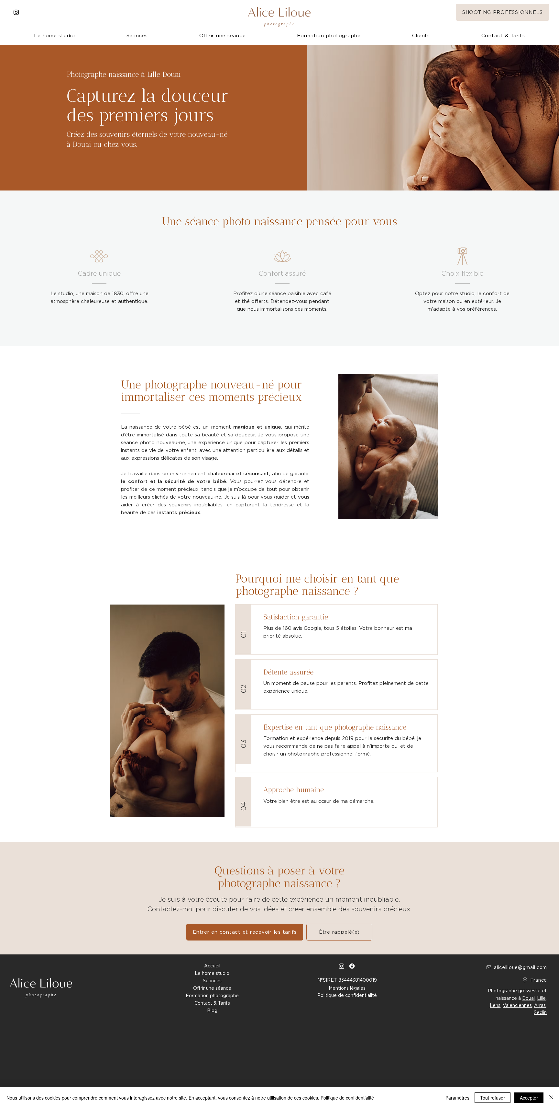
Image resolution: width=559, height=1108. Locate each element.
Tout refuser (492, 1097)
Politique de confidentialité (347, 1097)
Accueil (212, 965)
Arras (540, 1005)
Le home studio (212, 973)
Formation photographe (212, 995)
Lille (541, 998)
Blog (212, 1010)
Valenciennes (517, 1005)
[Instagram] (16, 12)
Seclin (540, 1012)
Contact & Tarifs (212, 1003)
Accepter (529, 1097)
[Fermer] (551, 1097)
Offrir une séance (212, 988)
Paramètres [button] (457, 1097)
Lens (495, 1005)
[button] (421, 35)
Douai (528, 998)
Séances (212, 980)
